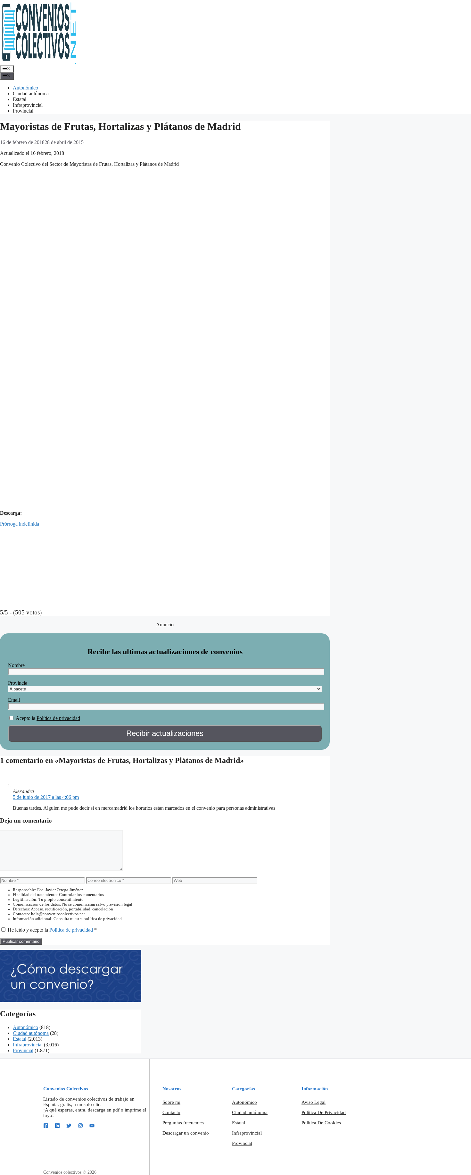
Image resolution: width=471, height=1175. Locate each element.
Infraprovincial (28, 105)
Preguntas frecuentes (183, 1122)
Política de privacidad (58, 718)
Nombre (16, 665)
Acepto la (25, 718)
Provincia (17, 683)
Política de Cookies (321, 1122)
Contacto (171, 1112)
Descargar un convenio (185, 1133)
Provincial (23, 111)
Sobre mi (171, 1102)
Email (14, 700)
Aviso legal (314, 1102)
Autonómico (25, 87)
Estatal (19, 99)
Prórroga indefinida (19, 524)
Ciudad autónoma (31, 93)
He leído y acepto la (52, 930)
